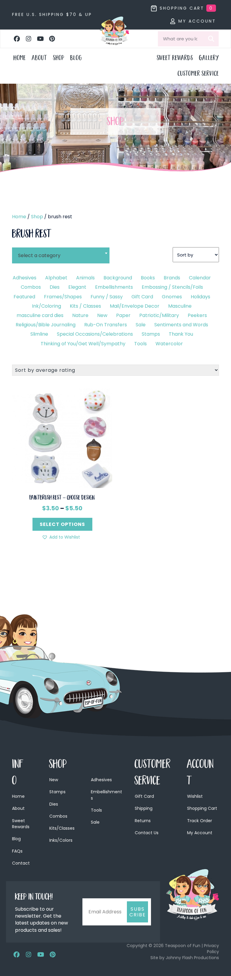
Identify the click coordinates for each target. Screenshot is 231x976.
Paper (123, 315)
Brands (172, 277)
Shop (37, 216)
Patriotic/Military (159, 315)
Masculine (180, 306)
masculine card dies (40, 315)
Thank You (181, 334)
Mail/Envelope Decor (134, 306)
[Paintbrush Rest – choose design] (62, 437)
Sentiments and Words (181, 324)
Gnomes (172, 296)
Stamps (151, 334)
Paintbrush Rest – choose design (62, 498)
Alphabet (56, 277)
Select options (62, 524)
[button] (16, 38)
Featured (24, 296)
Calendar (200, 277)
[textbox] (60, 255)
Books (148, 277)
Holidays (200, 296)
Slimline (39, 334)
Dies (55, 287)
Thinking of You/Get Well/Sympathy (83, 343)
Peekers (197, 315)
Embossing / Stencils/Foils (172, 287)
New (102, 315)
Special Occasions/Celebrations (95, 334)
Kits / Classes (85, 306)
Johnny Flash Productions (192, 958)
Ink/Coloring (46, 306)
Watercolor (169, 343)
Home (19, 216)
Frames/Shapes (63, 296)
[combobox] (60, 251)
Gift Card (142, 296)
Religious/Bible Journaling (45, 324)
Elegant (77, 287)
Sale (141, 324)
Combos (31, 287)
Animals (85, 277)
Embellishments (114, 287)
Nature (80, 315)
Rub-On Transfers (105, 324)
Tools (140, 343)
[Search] (211, 38)
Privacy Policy (211, 949)
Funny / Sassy (107, 296)
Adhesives (24, 277)
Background (117, 277)
